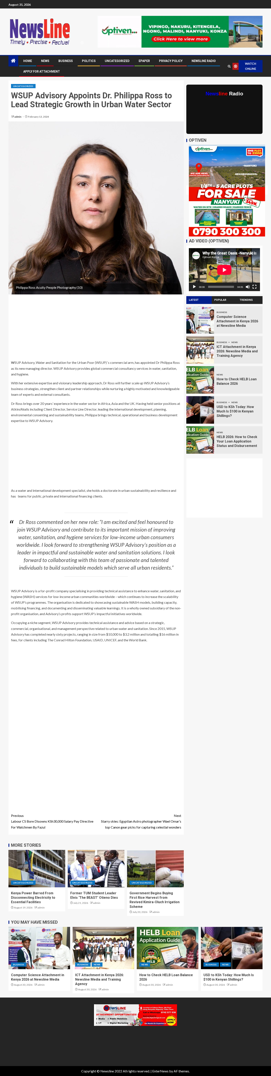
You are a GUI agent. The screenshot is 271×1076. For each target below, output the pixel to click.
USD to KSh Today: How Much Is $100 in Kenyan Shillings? (235, 411)
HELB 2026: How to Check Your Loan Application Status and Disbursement (237, 441)
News (45, 61)
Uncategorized (117, 61)
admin (18, 116)
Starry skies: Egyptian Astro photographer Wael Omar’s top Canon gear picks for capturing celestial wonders (141, 821)
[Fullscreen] (254, 287)
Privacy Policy (171, 61)
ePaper (144, 61)
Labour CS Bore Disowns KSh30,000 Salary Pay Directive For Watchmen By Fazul (52, 821)
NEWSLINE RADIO (204, 61)
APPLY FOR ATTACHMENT (41, 71)
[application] (224, 269)
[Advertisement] (96, 328)
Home (27, 61)
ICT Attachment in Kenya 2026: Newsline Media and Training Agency (237, 351)
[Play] (194, 287)
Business (65, 61)
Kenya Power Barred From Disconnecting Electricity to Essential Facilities (33, 897)
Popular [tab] (220, 299)
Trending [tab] (246, 299)
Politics (89, 61)
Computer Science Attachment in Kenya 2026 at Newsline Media (237, 321)
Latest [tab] (194, 299)
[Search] (229, 66)
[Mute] (248, 287)
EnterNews (160, 1071)
